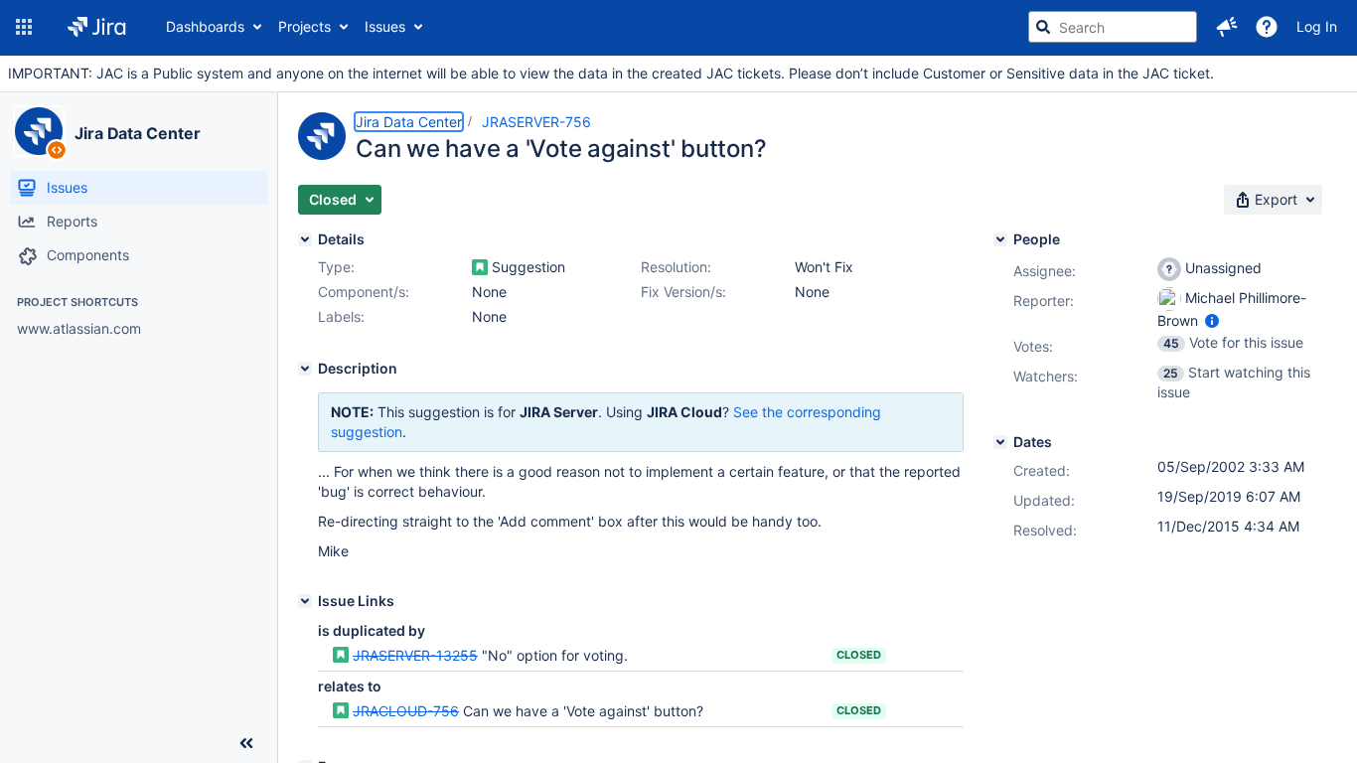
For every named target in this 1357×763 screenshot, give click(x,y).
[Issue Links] (305, 601)
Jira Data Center (137, 133)
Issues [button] (385, 26)
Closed (858, 655)
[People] (1000, 239)
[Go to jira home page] (97, 27)
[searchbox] (1112, 27)
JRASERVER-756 (536, 121)
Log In (1316, 26)
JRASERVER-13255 (415, 655)
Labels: (341, 316)
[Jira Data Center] (39, 131)
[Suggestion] (480, 267)
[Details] (305, 239)
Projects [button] (304, 26)
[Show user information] (1212, 320)
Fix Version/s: (683, 291)
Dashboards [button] (205, 26)
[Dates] (1000, 442)
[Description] (305, 369)
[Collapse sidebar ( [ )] (246, 743)
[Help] (1266, 27)
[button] (24, 27)
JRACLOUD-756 (406, 710)
